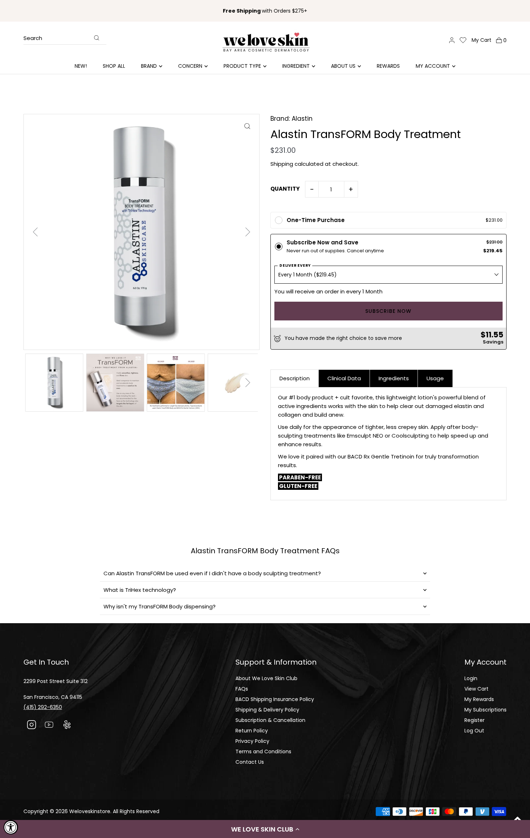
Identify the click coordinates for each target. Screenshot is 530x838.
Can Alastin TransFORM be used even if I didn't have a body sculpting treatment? (212, 573)
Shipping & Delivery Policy (267, 709)
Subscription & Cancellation (270, 720)
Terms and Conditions (263, 751)
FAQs (241, 688)
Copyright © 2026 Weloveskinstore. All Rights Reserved (91, 811)
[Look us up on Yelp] (66, 725)
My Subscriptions (485, 709)
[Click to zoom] (247, 126)
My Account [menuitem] (433, 66)
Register (474, 720)
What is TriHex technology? (139, 590)
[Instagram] (31, 725)
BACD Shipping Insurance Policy (274, 699)
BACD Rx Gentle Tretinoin (381, 456)
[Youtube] (49, 725)
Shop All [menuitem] (114, 66)
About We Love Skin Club (266, 678)
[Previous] (35, 232)
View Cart (476, 688)
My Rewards (479, 699)
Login (470, 678)
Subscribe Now (388, 311)
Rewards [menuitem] (388, 66)
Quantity (285, 188)
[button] (265, 829)
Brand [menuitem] (149, 66)
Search (32, 38)
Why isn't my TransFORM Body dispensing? (159, 606)
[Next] (248, 232)
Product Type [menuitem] (242, 66)
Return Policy (251, 730)
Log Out (474, 730)
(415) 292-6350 (42, 707)
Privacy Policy (252, 741)
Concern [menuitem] (190, 66)
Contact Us (249, 762)
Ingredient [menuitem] (296, 66)
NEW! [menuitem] (81, 66)
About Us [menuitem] (343, 66)
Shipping (281, 164)
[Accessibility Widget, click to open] (11, 827)
